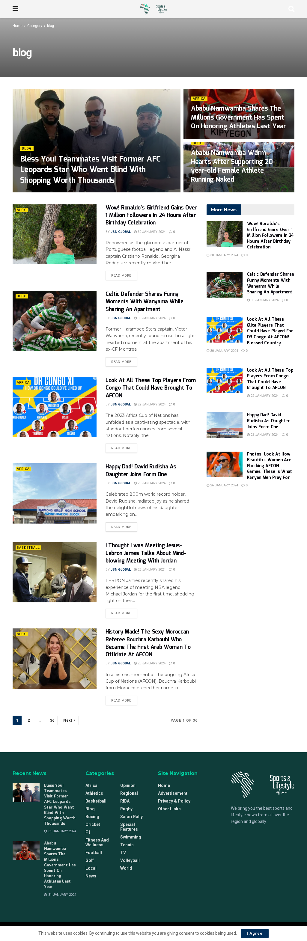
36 (52, 720)
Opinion (128, 785)
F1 (87, 832)
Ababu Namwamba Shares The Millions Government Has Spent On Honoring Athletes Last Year (238, 117)
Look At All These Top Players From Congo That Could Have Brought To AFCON (151, 388)
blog (50, 26)
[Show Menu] (15, 9)
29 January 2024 (151, 404)
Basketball (28, 548)
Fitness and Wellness (97, 842)
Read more (124, 274)
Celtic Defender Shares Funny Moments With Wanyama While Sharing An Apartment (144, 301)
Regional (129, 793)
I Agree (255, 933)
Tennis (127, 844)
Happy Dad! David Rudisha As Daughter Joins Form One (141, 471)
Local (91, 868)
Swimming (130, 837)
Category (34, 26)
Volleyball (130, 860)
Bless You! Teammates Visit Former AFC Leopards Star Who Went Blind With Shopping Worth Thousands (90, 169)
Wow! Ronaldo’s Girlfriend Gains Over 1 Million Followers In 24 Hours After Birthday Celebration (151, 215)
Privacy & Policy (174, 801)
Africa (199, 99)
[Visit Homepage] (153, 9)
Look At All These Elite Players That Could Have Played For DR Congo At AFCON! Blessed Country (270, 331)
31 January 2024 (65, 192)
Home (17, 26)
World (126, 868)
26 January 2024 (151, 483)
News (90, 876)
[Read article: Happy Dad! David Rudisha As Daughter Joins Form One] (55, 493)
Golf (89, 860)
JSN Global (35, 192)
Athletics (94, 793)
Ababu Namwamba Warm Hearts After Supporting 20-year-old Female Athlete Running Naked (233, 166)
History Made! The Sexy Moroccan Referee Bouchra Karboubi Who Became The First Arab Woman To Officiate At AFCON (148, 643)
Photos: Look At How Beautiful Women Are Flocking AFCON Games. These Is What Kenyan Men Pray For (269, 466)
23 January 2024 (151, 663)
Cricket (92, 824)
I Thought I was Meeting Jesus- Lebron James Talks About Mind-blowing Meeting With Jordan (146, 553)
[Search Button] (291, 9)
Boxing (92, 816)
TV (123, 852)
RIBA (125, 801)
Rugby (126, 808)
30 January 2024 (208, 192)
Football (93, 852)
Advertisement (172, 793)
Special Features (129, 827)
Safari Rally (131, 816)
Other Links (169, 808)
